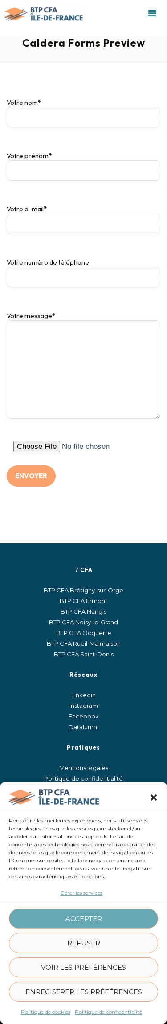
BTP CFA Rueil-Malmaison (84, 643)
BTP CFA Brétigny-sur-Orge (83, 590)
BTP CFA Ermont (83, 600)
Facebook (84, 716)
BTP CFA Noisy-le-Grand (83, 622)
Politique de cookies (45, 1011)
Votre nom (24, 102)
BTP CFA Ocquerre (83, 632)
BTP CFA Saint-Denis (84, 654)
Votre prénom (29, 155)
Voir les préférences (83, 967)
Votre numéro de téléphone (48, 262)
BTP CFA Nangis (83, 611)
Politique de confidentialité (108, 1011)
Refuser (83, 943)
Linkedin (83, 695)
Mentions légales (83, 767)
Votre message (31, 315)
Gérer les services (81, 892)
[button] (153, 797)
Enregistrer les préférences (83, 992)
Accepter (83, 918)
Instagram (83, 705)
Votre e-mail (27, 209)
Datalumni (83, 726)
